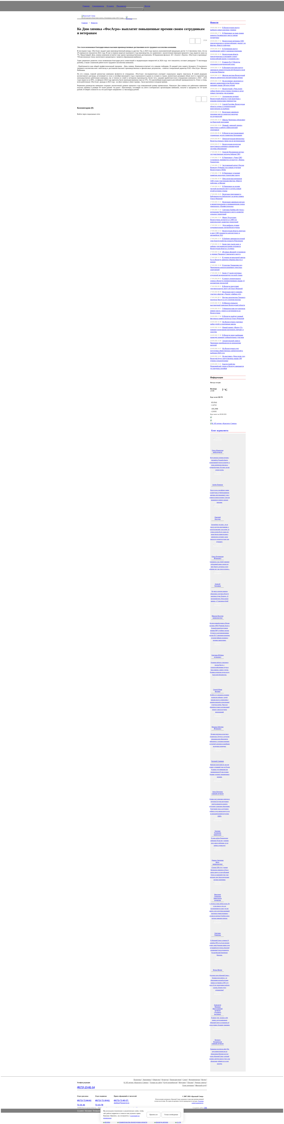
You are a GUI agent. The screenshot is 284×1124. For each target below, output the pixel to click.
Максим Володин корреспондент (217, 617)
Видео (203, 1080)
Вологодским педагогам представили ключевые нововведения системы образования (225, 146)
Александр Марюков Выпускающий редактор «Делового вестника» (218, 1009)
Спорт (184, 1080)
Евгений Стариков (217, 761)
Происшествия (175, 1080)
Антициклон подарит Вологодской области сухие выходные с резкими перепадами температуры (225, 98)
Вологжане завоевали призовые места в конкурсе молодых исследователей (224, 114)
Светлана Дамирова (217, 934)
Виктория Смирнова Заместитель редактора (218, 897)
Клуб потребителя (170, 1082)
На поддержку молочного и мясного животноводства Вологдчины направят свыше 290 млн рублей (226, 83)
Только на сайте (156, 1082)
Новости (94, 23)
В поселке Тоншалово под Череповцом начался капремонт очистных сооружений (226, 267)
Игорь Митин (217, 970)
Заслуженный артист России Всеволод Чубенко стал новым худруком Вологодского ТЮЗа (227, 167)
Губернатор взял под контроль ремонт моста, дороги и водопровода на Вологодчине (227, 311)
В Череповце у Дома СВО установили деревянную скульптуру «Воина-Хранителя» (227, 160)
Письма (190, 1082)
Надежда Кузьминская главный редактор (218, 1041)
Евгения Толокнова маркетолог (217, 833)
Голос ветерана (188, 1085)
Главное (85, 23)
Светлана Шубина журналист (218, 656)
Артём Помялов (217, 485)
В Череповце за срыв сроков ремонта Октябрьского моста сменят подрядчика (227, 35)
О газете (80, 1111)
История (88, 1111)
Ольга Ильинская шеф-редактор (217, 451)
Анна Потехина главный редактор (218, 792)
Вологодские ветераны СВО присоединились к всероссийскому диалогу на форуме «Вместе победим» (228, 43)
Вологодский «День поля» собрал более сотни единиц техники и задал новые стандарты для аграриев (227, 91)
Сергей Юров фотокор (217, 690)
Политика (137, 1080)
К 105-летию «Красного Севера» (136, 1082)
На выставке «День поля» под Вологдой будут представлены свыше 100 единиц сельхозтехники (227, 358)
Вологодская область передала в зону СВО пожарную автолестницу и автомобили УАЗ (227, 233)
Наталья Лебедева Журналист (217, 728)
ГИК (205, 1108)
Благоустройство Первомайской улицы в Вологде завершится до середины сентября (227, 366)
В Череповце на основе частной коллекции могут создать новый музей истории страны (225, 188)
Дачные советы (200, 1082)
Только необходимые (171, 1114)
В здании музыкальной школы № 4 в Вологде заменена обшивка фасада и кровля (227, 259)
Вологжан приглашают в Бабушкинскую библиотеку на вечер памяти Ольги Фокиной (227, 196)
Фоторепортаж (194, 1080)
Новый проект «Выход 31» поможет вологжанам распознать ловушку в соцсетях (227, 329)
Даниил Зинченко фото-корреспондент (218, 862)
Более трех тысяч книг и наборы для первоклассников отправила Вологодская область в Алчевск (225, 246)
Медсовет (182, 1082)
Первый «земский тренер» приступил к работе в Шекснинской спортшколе (226, 127)
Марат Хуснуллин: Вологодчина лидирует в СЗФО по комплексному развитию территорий (224, 220)
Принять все (153, 1114)
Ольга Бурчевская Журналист (217, 557)
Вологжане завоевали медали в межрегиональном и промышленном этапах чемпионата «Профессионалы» (227, 204)
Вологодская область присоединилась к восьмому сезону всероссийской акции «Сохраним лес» (224, 56)
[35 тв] (178, 1122)
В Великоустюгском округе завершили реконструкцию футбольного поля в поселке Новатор (227, 70)
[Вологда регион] (161, 1122)
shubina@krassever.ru (121, 1103)
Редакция (96, 1111)
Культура (165, 1080)
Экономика (147, 1080)
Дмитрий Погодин (217, 518)
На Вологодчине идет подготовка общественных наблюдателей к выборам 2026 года (226, 351)
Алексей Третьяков (217, 585)
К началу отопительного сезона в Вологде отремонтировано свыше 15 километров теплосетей (227, 281)
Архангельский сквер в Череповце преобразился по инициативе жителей (225, 343)
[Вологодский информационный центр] (106, 1122)
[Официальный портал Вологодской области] (132, 1122)
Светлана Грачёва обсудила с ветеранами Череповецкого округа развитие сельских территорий (227, 212)
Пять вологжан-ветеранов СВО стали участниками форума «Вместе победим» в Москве (226, 181)
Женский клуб (200, 1085)
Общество (156, 1080)
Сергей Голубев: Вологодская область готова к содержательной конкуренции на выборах (227, 106)
